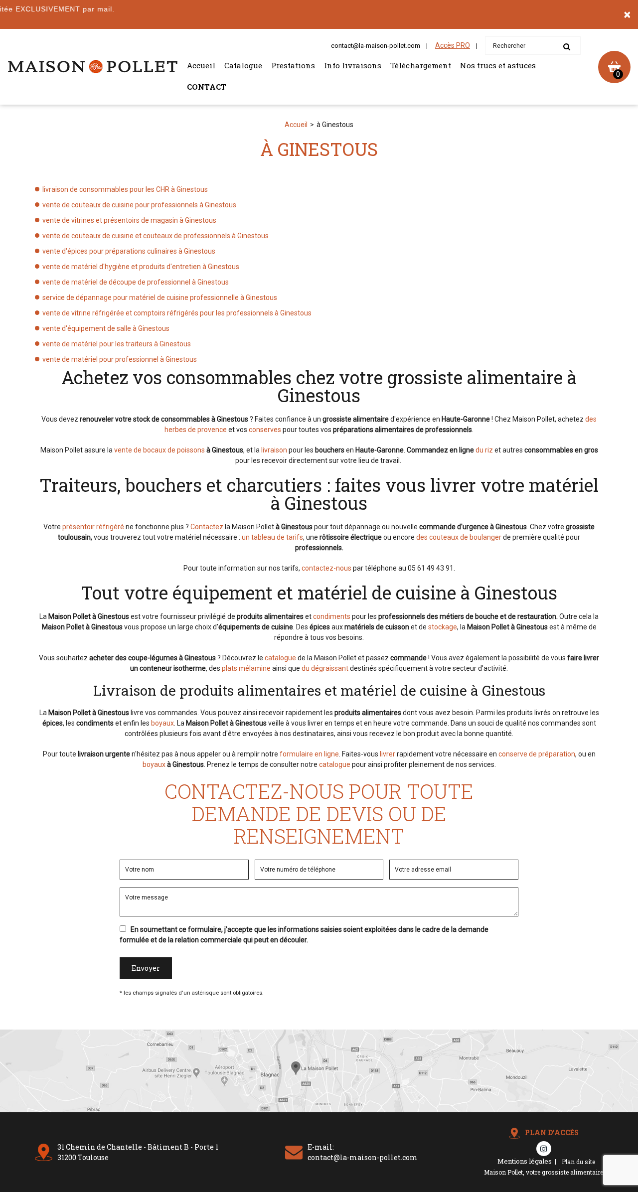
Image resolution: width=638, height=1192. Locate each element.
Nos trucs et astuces (498, 65)
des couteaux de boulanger (458, 537)
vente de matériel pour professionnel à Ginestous (119, 359)
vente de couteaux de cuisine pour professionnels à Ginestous (139, 205)
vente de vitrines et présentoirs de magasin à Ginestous (129, 220)
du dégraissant (325, 668)
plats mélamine (246, 668)
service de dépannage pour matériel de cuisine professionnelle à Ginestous (159, 297)
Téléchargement (420, 65)
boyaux (162, 723)
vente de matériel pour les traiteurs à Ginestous (116, 344)
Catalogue (243, 65)
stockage (442, 627)
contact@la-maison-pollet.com (375, 45)
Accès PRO (452, 45)
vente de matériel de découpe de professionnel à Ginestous (135, 282)
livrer (387, 754)
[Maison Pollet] (92, 67)
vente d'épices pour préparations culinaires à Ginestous (128, 251)
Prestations (293, 65)
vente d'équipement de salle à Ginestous (105, 328)
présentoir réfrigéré (93, 527)
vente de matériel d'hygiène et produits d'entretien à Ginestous (140, 267)
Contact (206, 87)
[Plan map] (319, 1109)
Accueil (201, 65)
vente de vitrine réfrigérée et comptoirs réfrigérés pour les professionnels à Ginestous (177, 313)
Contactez (206, 527)
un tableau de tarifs (272, 537)
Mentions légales (524, 1161)
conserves (265, 430)
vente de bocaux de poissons (159, 450)
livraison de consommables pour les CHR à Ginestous (125, 189)
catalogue (280, 658)
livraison (274, 450)
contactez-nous (326, 568)
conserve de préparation (536, 754)
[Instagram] (543, 1148)
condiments (331, 616)
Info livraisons (352, 65)
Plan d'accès (552, 1132)
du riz (484, 450)
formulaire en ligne (309, 754)
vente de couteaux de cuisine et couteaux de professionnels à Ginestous (155, 236)
